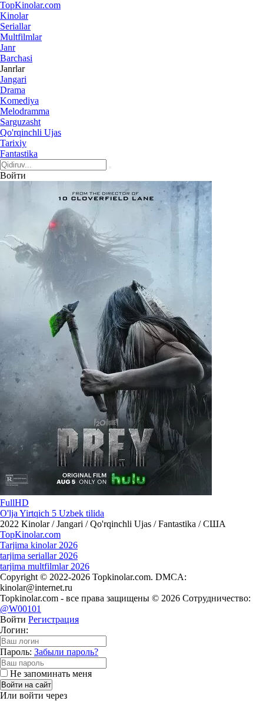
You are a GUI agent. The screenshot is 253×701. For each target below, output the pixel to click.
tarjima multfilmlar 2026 (44, 566)
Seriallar (15, 26)
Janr (7, 47)
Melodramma (24, 111)
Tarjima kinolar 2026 (39, 545)
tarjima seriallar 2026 (39, 556)
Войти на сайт (26, 684)
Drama (12, 90)
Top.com (30, 5)
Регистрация (53, 619)
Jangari (13, 79)
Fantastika (19, 154)
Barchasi (16, 58)
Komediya (19, 101)
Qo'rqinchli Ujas (30, 132)
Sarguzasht (20, 122)
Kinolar (14, 16)
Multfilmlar (21, 37)
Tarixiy (13, 143)
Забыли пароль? (66, 652)
